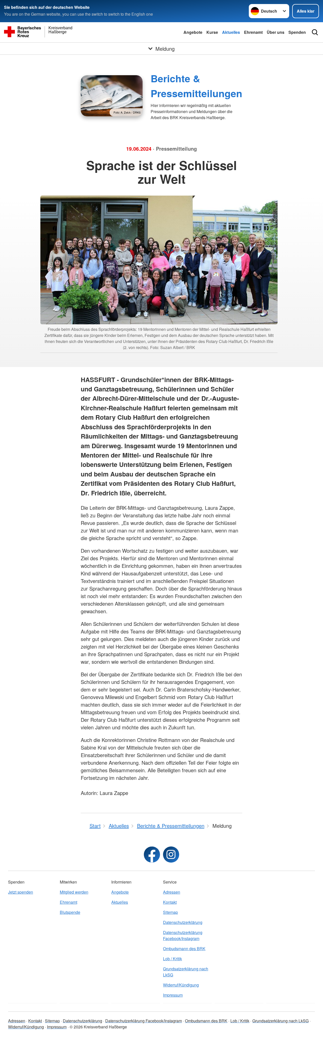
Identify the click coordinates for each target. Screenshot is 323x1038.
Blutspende (70, 912)
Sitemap (170, 912)
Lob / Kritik (172, 959)
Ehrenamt (253, 32)
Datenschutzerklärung (182, 922)
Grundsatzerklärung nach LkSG (185, 972)
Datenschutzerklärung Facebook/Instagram (182, 935)
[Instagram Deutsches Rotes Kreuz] (171, 854)
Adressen (171, 892)
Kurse (212, 32)
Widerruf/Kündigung (181, 985)
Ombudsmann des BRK (184, 948)
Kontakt (170, 902)
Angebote (192, 32)
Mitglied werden (74, 892)
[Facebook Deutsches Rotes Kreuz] (152, 854)
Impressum (173, 995)
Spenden (297, 32)
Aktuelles (231, 32)
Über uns (275, 32)
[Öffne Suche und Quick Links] (315, 32)
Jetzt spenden (20, 892)
